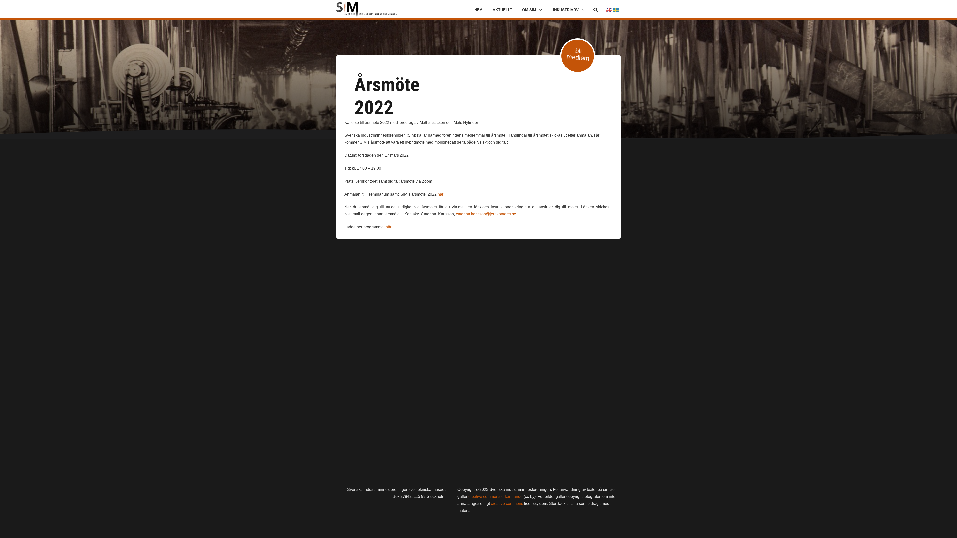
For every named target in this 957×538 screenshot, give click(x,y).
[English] (609, 10)
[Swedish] (616, 10)
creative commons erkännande (495, 496)
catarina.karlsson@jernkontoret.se (486, 214)
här (440, 194)
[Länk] (366, 10)
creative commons (507, 503)
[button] (596, 10)
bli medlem (578, 54)
